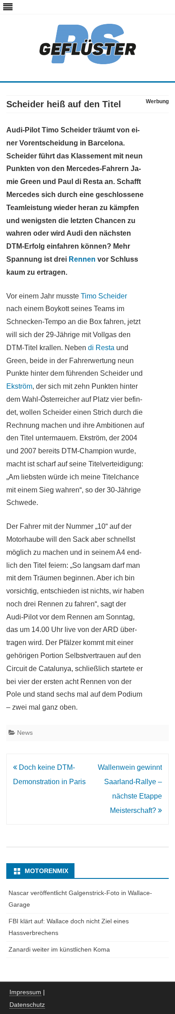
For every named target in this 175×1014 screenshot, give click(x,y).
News (25, 732)
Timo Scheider (104, 296)
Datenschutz (27, 1004)
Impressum (25, 992)
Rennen (82, 259)
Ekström (19, 386)
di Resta (101, 347)
